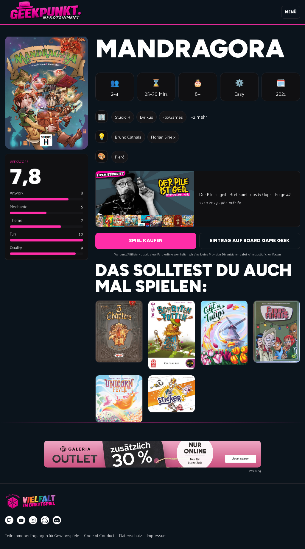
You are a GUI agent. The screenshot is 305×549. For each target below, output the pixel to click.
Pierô (120, 157)
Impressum (156, 535)
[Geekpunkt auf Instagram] (33, 520)
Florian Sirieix (163, 137)
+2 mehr (199, 116)
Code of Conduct (99, 535)
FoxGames (173, 117)
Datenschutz (130, 535)
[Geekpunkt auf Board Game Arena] (45, 520)
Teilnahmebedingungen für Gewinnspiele (42, 535)
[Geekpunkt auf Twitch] (9, 520)
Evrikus (146, 117)
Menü (291, 12)
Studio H (122, 117)
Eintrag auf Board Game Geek (250, 240)
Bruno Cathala (128, 137)
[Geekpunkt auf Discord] (56, 520)
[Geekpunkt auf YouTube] (21, 520)
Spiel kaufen (146, 240)
